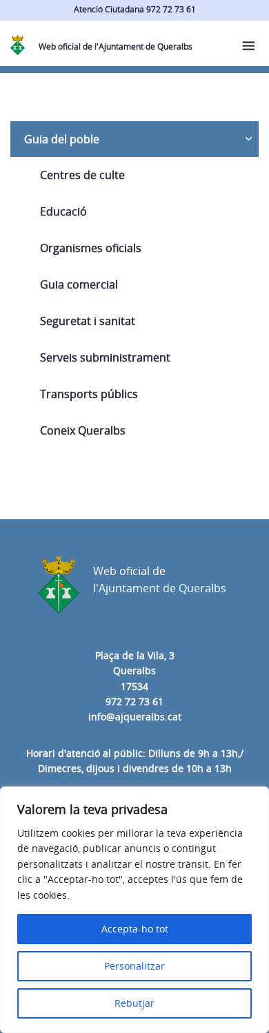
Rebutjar (134, 1003)
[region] (134, 909)
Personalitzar (134, 965)
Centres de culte (82, 174)
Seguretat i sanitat (87, 320)
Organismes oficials (90, 247)
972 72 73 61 (134, 701)
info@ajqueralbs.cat (134, 716)
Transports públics (89, 393)
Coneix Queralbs (83, 430)
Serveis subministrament (105, 357)
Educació (63, 211)
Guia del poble (61, 139)
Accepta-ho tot (134, 928)
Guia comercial (79, 284)
